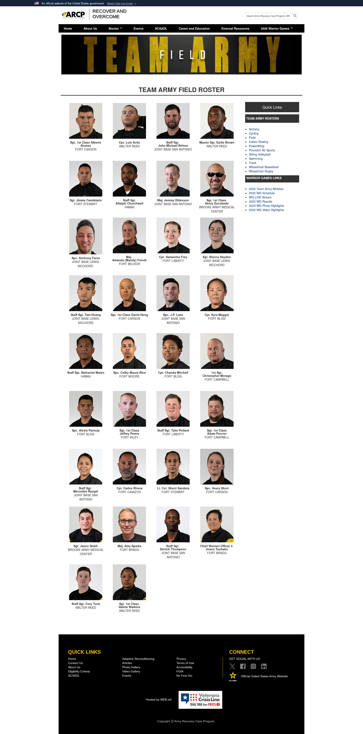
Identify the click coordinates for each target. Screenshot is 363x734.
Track (252, 163)
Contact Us (75, 663)
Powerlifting (256, 146)
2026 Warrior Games (275, 28)
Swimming (256, 158)
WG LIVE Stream (260, 197)
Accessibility (184, 667)
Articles (127, 663)
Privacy (181, 658)
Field (252, 137)
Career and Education (194, 28)
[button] (122, 3)
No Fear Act (184, 675)
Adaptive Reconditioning (138, 658)
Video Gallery (131, 671)
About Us (90, 28)
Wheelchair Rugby (261, 171)
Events (138, 28)
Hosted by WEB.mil (158, 699)
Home (68, 28)
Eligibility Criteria (79, 671)
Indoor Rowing (258, 142)
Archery (254, 129)
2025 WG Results (260, 201)
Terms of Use (185, 663)
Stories (114, 28)
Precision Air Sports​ (262, 150)
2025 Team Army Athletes (266, 189)
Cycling (254, 133)
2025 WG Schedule (262, 193)
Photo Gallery (131, 667)
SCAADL (161, 28)
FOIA (179, 671)
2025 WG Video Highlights (266, 210)
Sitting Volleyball (259, 154)
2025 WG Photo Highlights (266, 205)
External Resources (235, 28)
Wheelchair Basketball (263, 167)
